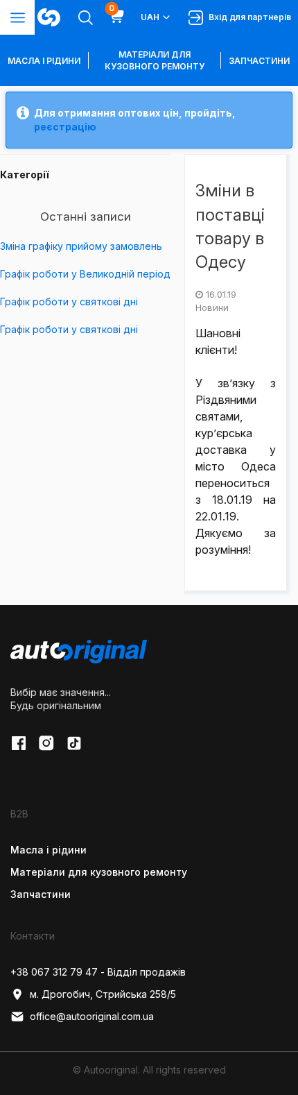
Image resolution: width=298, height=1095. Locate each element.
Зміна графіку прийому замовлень (81, 246)
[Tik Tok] (74, 743)
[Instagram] (46, 743)
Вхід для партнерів (247, 17)
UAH (150, 17)
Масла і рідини (48, 850)
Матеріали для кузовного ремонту (154, 60)
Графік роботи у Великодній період (85, 274)
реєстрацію (65, 127)
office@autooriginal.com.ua (92, 1016)
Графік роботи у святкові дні (69, 301)
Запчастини (259, 61)
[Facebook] (18, 743)
